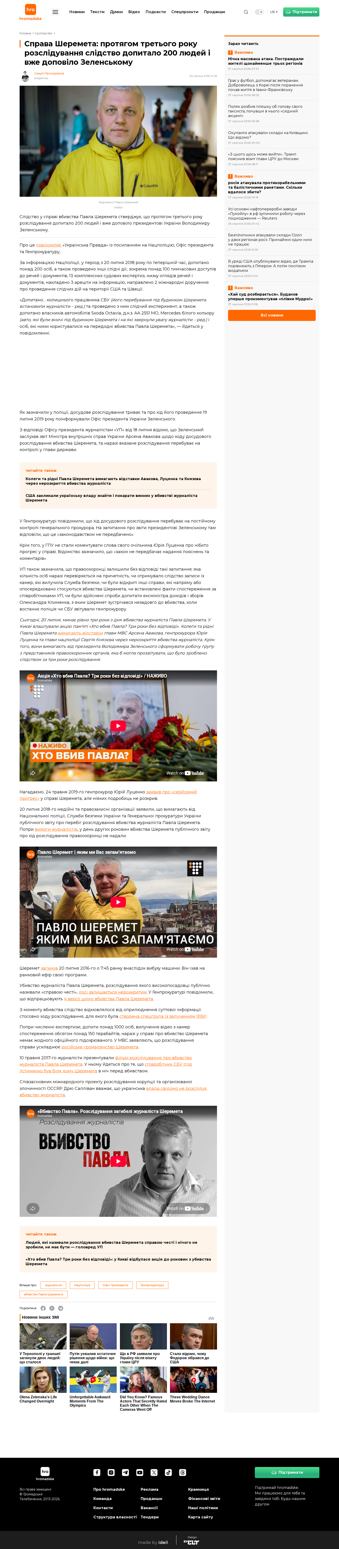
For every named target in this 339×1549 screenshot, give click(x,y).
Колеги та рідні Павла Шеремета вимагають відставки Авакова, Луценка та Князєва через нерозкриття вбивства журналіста (113, 481)
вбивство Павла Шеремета (43, 1294)
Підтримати (305, 12)
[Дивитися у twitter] (154, 1472)
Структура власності (115, 1517)
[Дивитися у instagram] (111, 1472)
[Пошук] (246, 12)
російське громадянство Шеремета (100, 1047)
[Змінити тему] (259, 12)
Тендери (150, 1517)
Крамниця (198, 1489)
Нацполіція (82, 1285)
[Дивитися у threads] (182, 1472)
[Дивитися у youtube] (139, 1472)
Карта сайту (200, 1517)
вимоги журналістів (56, 829)
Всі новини (272, 315)
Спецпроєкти (184, 12)
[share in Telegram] (60, 1308)
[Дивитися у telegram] (125, 1472)
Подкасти (156, 12)
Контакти (103, 1508)
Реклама (149, 1489)
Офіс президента (115, 1285)
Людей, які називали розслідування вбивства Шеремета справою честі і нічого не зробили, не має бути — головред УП (111, 1244)
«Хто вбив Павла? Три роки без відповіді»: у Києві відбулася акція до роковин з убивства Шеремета (118, 1261)
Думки (116, 12)
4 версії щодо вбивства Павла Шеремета (108, 998)
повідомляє (48, 245)
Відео (134, 12)
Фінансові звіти (204, 1498)
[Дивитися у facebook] (96, 1472)
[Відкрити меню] (55, 12)
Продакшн (214, 12)
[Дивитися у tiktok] (168, 1472)
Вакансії (149, 1508)
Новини (77, 12)
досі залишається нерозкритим (113, 992)
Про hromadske (109, 1489)
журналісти (53, 1285)
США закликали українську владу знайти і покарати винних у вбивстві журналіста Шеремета (111, 497)
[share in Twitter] (51, 1308)
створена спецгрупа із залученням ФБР (162, 1016)
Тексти (97, 12)
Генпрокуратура (152, 1285)
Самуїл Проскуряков (49, 73)
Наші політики (203, 1508)
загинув (49, 968)
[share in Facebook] (43, 1308)
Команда (102, 1498)
